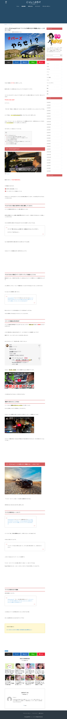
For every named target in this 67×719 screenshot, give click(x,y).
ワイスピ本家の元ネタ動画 (12, 143)
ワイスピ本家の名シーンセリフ (13, 142)
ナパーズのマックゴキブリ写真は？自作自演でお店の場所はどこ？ (19, 629)
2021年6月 (48, 168)
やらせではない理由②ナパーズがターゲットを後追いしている (17, 137)
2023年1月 (48, 116)
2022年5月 (48, 138)
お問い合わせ (30, 6)
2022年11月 (49, 121)
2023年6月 (48, 105)
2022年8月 (48, 129)
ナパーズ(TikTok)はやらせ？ (11, 135)
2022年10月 (49, 124)
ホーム (18, 6)
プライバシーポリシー (46, 6)
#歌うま (22, 299)
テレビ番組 (49, 77)
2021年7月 (48, 165)
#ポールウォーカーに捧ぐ (25, 600)
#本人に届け (27, 299)
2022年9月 (48, 127)
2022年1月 (48, 149)
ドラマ (48, 80)
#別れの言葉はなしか (15, 600)
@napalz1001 (10, 519)
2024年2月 (48, 102)
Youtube (8, 173)
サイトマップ (37, 6)
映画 (47, 91)
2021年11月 (49, 154)
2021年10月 (49, 157)
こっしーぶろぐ (33, 2)
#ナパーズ (29, 519)
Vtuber (48, 66)
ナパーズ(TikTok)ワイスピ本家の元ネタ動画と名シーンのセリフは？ (18, 141)
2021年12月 (49, 151)
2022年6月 (48, 135)
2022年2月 (48, 146)
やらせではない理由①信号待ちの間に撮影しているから (16, 136)
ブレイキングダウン (50, 82)
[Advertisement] (33, 15)
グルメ (48, 74)
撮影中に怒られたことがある (12, 140)
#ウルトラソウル (17, 299)
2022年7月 (48, 132)
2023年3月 (48, 110)
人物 (47, 85)
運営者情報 (23, 6)
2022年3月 (48, 143)
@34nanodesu (10, 599)
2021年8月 (48, 162)
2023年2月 (48, 113)
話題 (47, 93)
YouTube (48, 69)
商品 (47, 88)
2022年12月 (49, 118)
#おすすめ (11, 299)
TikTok (48, 63)
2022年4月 (48, 140)
